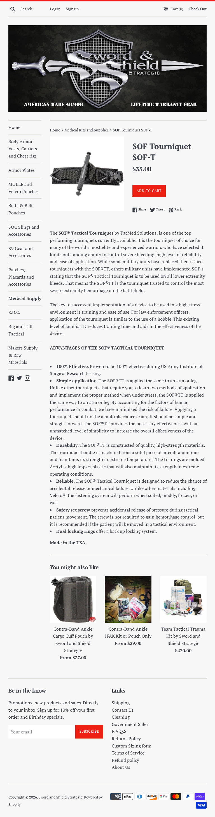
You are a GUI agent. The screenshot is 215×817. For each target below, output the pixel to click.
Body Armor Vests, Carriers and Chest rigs (22, 148)
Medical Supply (24, 298)
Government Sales (130, 724)
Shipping (121, 703)
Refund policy (125, 760)
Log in (55, 8)
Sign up (72, 8)
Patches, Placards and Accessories (21, 277)
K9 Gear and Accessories (20, 252)
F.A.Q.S (119, 731)
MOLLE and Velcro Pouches (23, 188)
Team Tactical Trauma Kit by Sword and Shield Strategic (183, 636)
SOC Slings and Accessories (23, 230)
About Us (121, 767)
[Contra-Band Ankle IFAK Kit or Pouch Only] (128, 599)
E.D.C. (14, 312)
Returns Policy (126, 738)
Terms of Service (128, 753)
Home (14, 127)
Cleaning (121, 717)
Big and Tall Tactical (20, 330)
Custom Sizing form (131, 746)
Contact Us (123, 710)
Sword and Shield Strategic (60, 797)
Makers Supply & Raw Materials (23, 355)
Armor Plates (21, 170)
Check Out (198, 8)
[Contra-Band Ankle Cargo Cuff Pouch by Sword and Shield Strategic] (73, 599)
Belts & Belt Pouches (20, 209)
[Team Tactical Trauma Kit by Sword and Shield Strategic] (183, 599)
